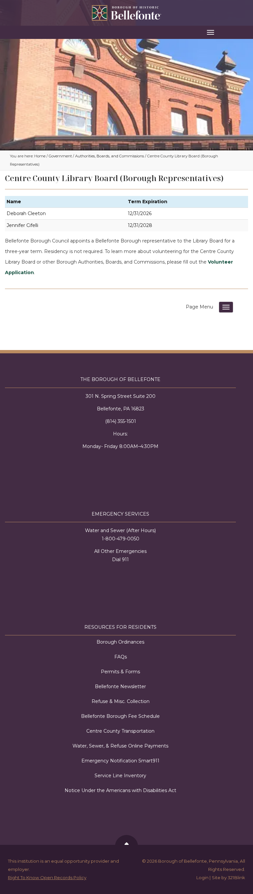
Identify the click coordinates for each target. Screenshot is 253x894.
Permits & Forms (120, 672)
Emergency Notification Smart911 (120, 761)
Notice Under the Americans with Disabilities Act (120, 790)
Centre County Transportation (120, 731)
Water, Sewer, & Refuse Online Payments (120, 746)
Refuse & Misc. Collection (121, 701)
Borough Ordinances (120, 642)
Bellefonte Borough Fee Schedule (120, 716)
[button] (126, 32)
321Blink (236, 877)
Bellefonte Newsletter (120, 686)
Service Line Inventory (120, 776)
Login (202, 877)
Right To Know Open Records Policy (47, 877)
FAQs (120, 657)
